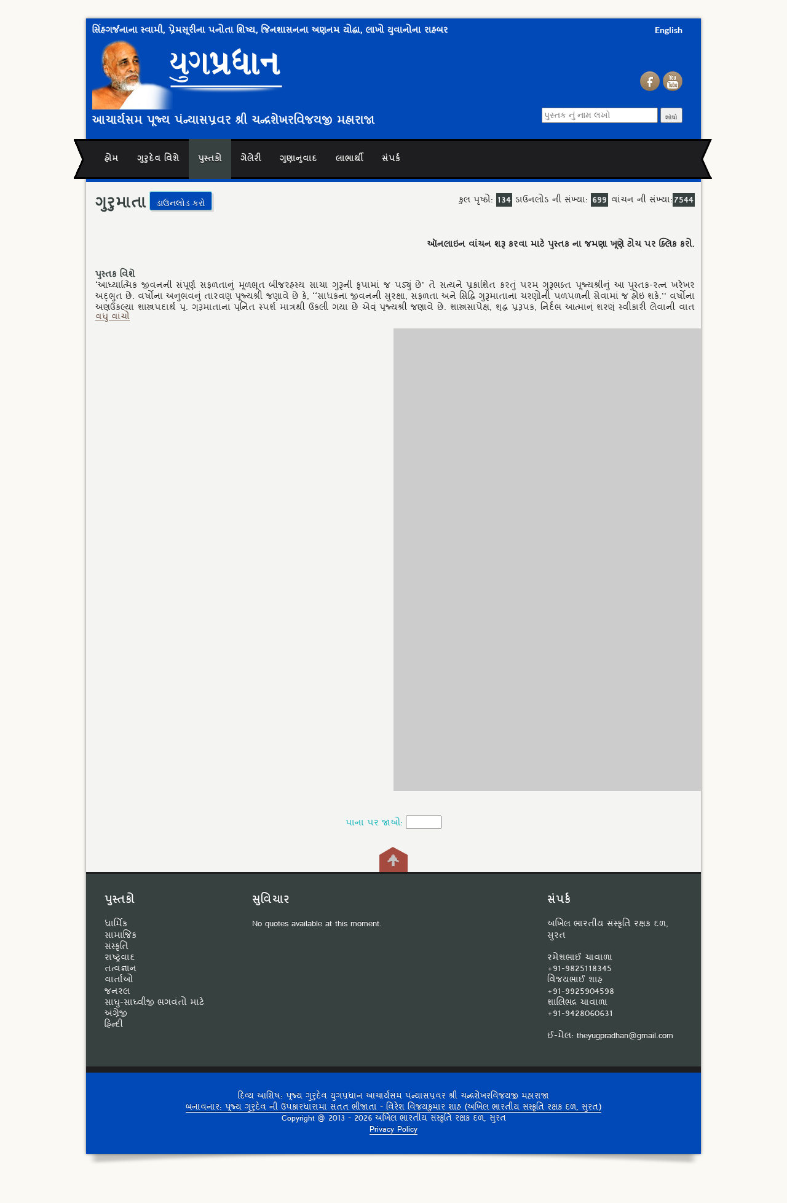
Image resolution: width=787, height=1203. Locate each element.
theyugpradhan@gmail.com (625, 1035)
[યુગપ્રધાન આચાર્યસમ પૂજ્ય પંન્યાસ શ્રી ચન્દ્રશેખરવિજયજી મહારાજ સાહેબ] (267, 72)
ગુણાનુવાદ (298, 159)
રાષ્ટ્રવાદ (120, 957)
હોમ (112, 159)
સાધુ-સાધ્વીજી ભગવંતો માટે (154, 1002)
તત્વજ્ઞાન (120, 968)
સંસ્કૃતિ (117, 946)
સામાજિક (120, 935)
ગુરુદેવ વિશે (158, 159)
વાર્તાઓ (119, 980)
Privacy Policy (393, 1129)
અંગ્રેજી (116, 1013)
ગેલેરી (250, 159)
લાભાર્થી (349, 159)
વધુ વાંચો (112, 316)
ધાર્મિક (116, 924)
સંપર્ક (391, 159)
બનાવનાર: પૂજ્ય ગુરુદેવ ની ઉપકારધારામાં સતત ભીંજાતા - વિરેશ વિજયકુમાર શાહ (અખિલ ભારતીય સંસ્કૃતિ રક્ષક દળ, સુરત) (393, 1107)
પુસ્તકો (210, 159)
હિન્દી (114, 1024)
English (668, 30)
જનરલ (117, 991)
